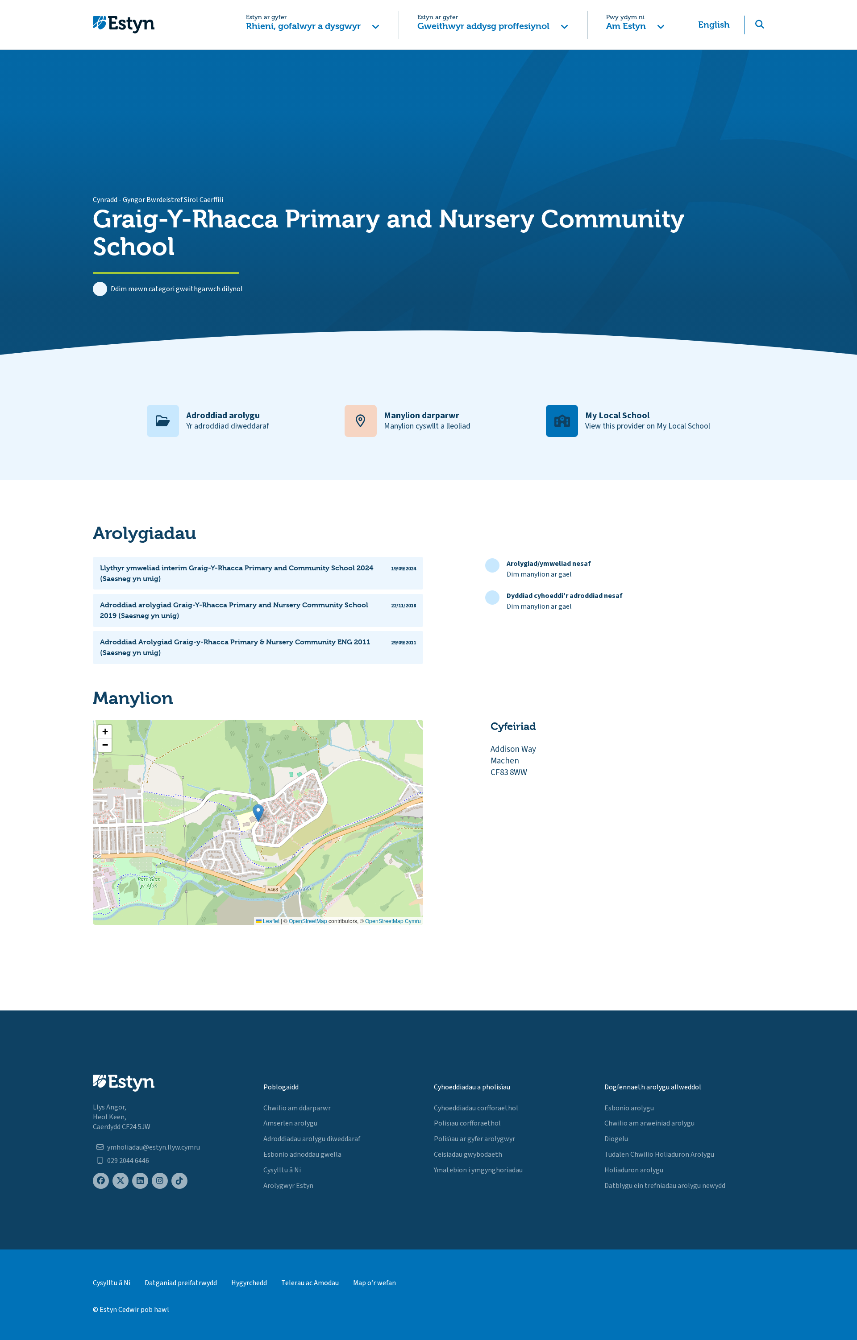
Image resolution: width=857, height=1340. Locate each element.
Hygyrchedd (249, 1283)
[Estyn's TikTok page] (179, 1181)
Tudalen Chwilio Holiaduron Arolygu (659, 1154)
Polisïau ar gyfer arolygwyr (474, 1139)
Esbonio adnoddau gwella (302, 1154)
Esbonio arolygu (629, 1108)
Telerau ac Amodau (310, 1283)
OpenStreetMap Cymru (393, 920)
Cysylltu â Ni (282, 1170)
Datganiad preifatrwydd (181, 1283)
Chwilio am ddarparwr (297, 1108)
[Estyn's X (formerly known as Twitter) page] (120, 1181)
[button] (312, 25)
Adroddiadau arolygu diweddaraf (311, 1139)
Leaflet (270, 920)
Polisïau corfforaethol (467, 1123)
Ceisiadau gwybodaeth (468, 1154)
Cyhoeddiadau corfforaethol (476, 1108)
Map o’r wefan (374, 1283)
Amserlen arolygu (290, 1123)
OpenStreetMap (308, 920)
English (714, 25)
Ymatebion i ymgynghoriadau (478, 1170)
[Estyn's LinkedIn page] (140, 1181)
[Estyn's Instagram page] (159, 1181)
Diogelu (616, 1139)
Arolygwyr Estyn (288, 1186)
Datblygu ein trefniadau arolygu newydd (664, 1186)
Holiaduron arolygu (633, 1170)
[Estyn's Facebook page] (101, 1181)
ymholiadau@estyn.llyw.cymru (153, 1147)
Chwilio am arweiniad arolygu (649, 1123)
